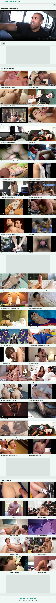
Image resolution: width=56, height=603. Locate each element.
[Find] (54, 5)
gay (4, 43)
